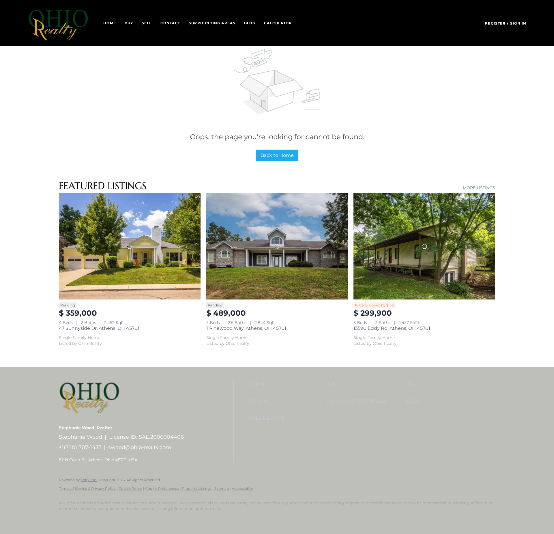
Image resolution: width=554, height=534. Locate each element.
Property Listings (197, 488)
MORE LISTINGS (479, 187)
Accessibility (242, 488)
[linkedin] (82, 518)
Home (109, 23)
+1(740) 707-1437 (80, 447)
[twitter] (99, 518)
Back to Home (277, 155)
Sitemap (221, 488)
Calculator (278, 23)
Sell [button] (146, 23)
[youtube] (149, 518)
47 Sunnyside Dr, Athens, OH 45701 (99, 328)
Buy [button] (129, 23)
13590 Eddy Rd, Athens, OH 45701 (391, 328)
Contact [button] (170, 23)
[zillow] (116, 518)
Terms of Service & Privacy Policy (87, 488)
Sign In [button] (518, 23)
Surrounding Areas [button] (212, 23)
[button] (58, 23)
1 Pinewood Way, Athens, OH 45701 (246, 328)
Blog (249, 23)
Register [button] (495, 23)
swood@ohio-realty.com (139, 447)
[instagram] (133, 518)
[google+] (166, 518)
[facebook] (66, 518)
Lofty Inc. (89, 480)
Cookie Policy (130, 488)
